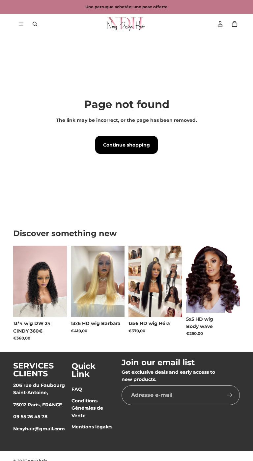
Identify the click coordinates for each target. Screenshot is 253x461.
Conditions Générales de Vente (87, 408)
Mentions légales (91, 427)
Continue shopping (126, 145)
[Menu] (20, 24)
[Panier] (234, 24)
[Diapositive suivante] (175, 281)
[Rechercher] (35, 24)
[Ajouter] (57, 307)
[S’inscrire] (230, 395)
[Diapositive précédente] (135, 281)
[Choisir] (114, 307)
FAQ (76, 389)
